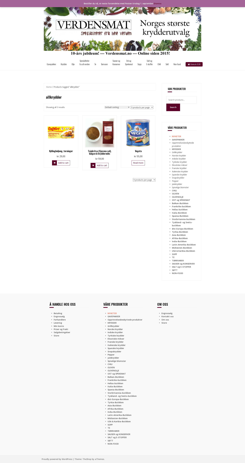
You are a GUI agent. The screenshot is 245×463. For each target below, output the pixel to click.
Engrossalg (59, 316)
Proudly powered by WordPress (57, 459)
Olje (73, 64)
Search (173, 107)
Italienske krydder (180, 171)
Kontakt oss (167, 316)
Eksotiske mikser (179, 165)
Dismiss (157, 3)
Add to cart (63, 162)
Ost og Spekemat (129, 62)
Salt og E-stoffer (149, 62)
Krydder (64, 64)
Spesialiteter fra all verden (84, 62)
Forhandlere (60, 319)
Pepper (175, 181)
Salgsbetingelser (62, 332)
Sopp (139, 64)
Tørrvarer (104, 64)
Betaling (58, 313)
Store (56, 335)
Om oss (165, 319)
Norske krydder (179, 155)
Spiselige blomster (180, 187)
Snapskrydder (178, 177)
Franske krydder (179, 168)
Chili (159, 64)
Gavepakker (51, 64)
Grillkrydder (177, 152)
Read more (138, 162)
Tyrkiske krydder (179, 162)
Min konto (59, 326)
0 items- (194, 64)
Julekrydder (177, 184)
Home (49, 87)
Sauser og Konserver (116, 62)
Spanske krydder (179, 174)
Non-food (177, 64)
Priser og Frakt (61, 329)
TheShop (87, 459)
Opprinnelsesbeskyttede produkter (125, 319)
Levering (58, 322)
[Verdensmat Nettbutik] (122, 29)
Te (95, 64)
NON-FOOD (177, 273)
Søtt (167, 64)
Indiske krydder (179, 158)
